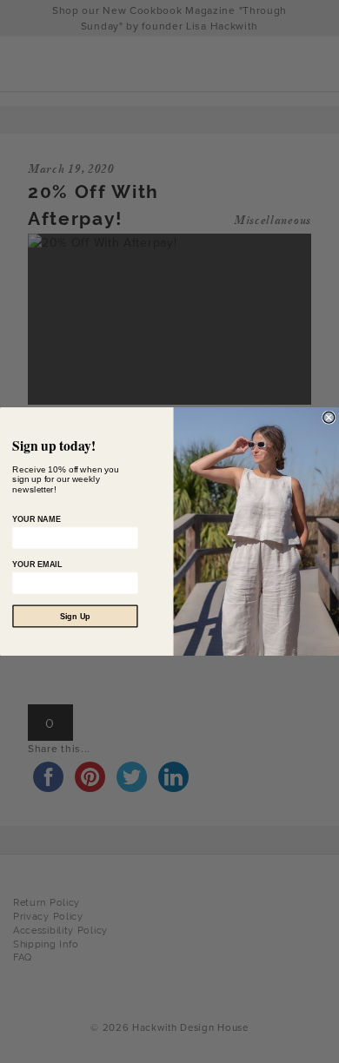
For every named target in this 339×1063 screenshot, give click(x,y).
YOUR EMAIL (37, 564)
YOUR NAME (36, 519)
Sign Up (75, 615)
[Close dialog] (329, 417)
